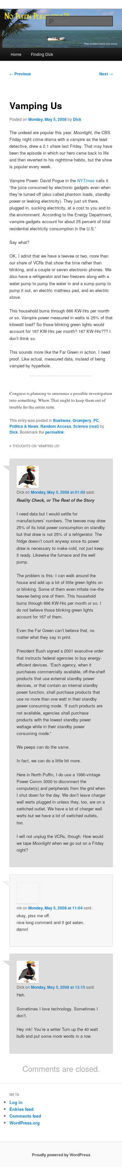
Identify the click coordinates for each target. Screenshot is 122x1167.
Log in (15, 1102)
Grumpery (82, 420)
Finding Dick (42, 54)
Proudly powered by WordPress (61, 1155)
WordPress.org (24, 1123)
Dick (77, 119)
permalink (54, 432)
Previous (20, 74)
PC (96, 420)
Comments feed (25, 1116)
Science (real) (86, 426)
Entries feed (21, 1109)
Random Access (55, 426)
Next (106, 74)
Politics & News (23, 426)
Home (16, 54)
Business (62, 420)
